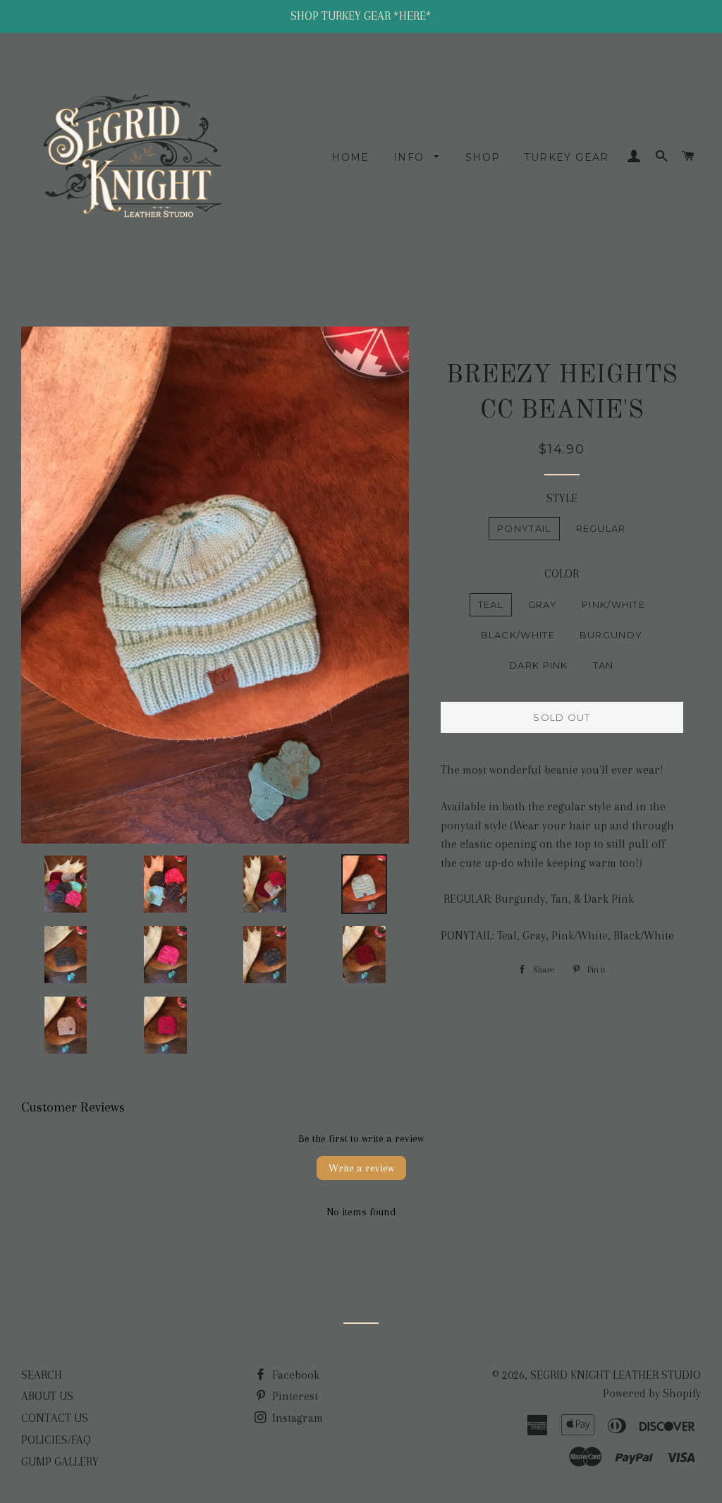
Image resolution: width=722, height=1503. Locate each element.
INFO (410, 157)
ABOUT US (47, 1396)
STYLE (561, 498)
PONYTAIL (524, 528)
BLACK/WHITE (518, 634)
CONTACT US (54, 1418)
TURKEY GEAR (566, 157)
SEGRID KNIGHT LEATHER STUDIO (615, 1375)
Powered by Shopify (652, 1393)
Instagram (296, 1418)
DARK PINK (538, 665)
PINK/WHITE (613, 604)
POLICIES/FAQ (56, 1440)
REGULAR (601, 528)
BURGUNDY (611, 634)
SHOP (483, 157)
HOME (350, 157)
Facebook (294, 1375)
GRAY (542, 604)
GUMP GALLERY (60, 1461)
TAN (603, 665)
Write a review (361, 1168)
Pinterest (293, 1396)
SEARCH (41, 1375)
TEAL (490, 604)
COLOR (561, 573)
